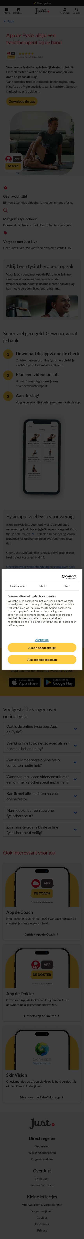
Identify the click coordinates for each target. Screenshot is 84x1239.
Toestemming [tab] (17, 585)
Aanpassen (42, 639)
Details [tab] (42, 585)
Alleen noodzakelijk (42, 647)
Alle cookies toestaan (42, 659)
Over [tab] (66, 585)
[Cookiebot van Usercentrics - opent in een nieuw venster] (59, 577)
